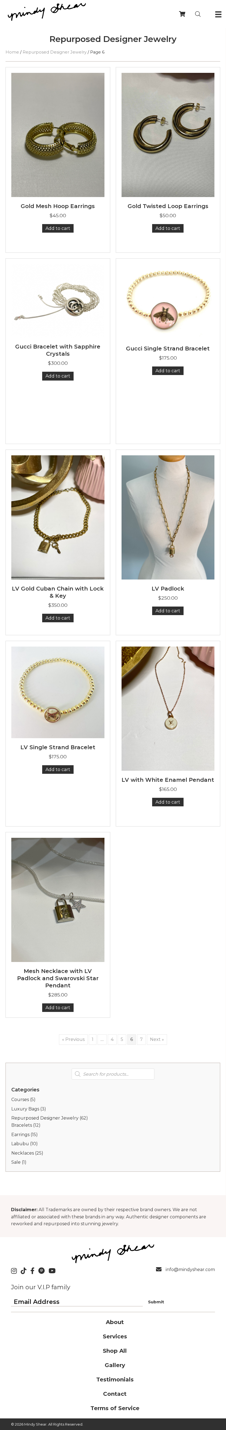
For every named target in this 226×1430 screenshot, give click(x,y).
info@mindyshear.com (190, 1269)
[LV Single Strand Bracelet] (57, 692)
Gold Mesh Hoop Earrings (58, 206)
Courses (20, 1099)
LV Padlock (168, 588)
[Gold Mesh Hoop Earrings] (57, 134)
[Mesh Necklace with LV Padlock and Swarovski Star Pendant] (57, 899)
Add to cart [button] (57, 228)
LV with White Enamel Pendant (168, 780)
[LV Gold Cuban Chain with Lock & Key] (57, 517)
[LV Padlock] (168, 517)
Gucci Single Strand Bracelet (168, 348)
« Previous (73, 1039)
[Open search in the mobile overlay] (198, 14)
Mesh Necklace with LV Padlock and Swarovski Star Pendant (58, 978)
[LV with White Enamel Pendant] (168, 708)
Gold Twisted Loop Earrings (168, 206)
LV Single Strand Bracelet (57, 747)
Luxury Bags (25, 1109)
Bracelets (21, 1125)
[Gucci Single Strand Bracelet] (168, 301)
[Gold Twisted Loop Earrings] (168, 134)
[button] (156, 1302)
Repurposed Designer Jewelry (55, 52)
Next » (157, 1039)
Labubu (20, 1143)
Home (12, 52)
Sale (16, 1162)
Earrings (20, 1134)
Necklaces (22, 1153)
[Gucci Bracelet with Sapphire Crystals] (57, 300)
